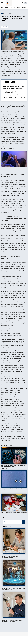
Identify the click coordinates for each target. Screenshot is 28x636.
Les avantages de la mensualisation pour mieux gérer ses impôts (12, 557)
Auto (2, 618)
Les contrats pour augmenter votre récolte (13, 86)
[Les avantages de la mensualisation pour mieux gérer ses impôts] (14, 541)
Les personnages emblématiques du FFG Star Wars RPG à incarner (13, 589)
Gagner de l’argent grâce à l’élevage (12, 95)
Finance (3, 555)
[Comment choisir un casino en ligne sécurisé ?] (14, 502)
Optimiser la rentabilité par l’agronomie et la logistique (14, 98)
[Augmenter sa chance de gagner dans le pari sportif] (14, 479)
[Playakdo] (9, 3)
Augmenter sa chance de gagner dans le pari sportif (13, 489)
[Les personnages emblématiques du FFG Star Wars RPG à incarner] (14, 572)
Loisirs (5, 26)
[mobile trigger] (2, 3)
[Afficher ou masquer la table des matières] (20, 82)
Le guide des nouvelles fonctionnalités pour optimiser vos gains (14, 91)
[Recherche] (22, 3)
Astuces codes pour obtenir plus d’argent (13, 88)
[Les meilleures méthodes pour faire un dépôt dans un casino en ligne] (14, 455)
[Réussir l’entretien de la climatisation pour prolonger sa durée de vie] (14, 604)
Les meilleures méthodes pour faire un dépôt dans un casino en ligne (13, 466)
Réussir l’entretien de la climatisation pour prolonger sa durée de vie (13, 621)
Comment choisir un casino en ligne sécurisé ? (14, 512)
